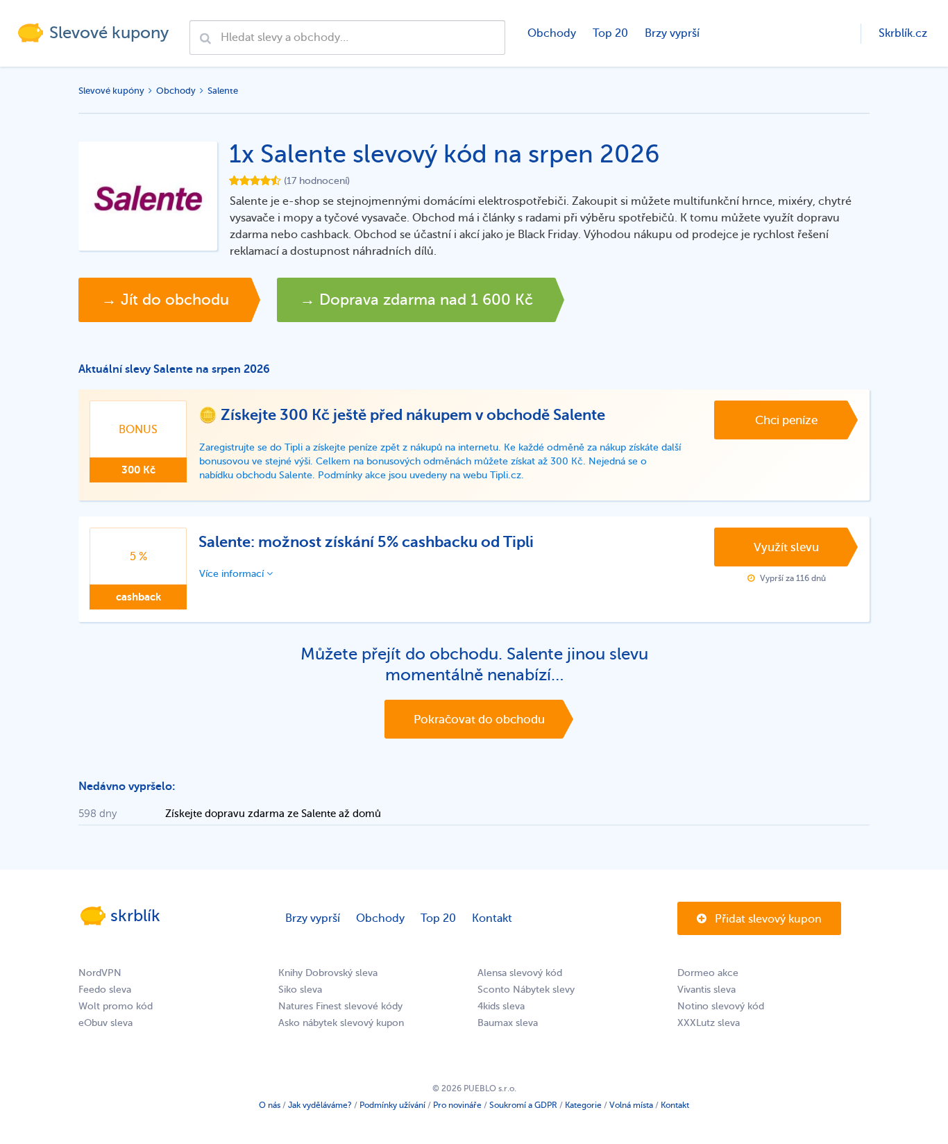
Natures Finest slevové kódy (340, 1006)
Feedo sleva (104, 989)
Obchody (551, 33)
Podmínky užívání (392, 1105)
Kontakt (492, 918)
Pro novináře (457, 1105)
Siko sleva (300, 989)
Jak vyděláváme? (320, 1105)
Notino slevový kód (720, 1006)
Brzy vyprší (672, 33)
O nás (269, 1105)
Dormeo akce (707, 973)
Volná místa (631, 1105)
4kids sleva (501, 1006)
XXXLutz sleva (708, 1023)
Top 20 (610, 33)
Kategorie (583, 1105)
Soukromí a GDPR (523, 1105)
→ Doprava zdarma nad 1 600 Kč (416, 300)
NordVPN (99, 973)
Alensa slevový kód (519, 973)
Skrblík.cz (903, 33)
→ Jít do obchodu (165, 300)
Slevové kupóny (111, 90)
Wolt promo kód (115, 1006)
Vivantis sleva (706, 989)
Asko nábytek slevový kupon (341, 1023)
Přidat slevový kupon (767, 919)
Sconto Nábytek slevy (526, 989)
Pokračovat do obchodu (479, 719)
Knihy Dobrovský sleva (328, 973)
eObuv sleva (105, 1023)
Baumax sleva (507, 1023)
